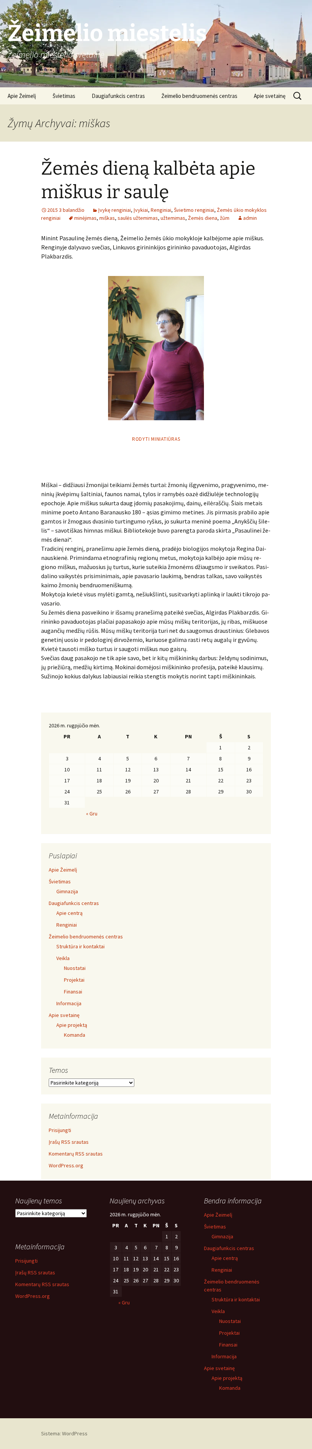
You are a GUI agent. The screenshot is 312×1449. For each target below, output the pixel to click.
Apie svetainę (269, 95)
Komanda (74, 1034)
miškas (107, 217)
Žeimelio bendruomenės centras (199, 95)
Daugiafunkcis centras (118, 95)
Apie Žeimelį (22, 95)
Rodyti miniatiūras (156, 439)
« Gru (91, 813)
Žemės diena (202, 217)
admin (250, 217)
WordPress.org (66, 1165)
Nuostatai (75, 968)
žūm (224, 217)
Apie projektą (71, 1025)
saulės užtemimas (138, 217)
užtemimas (173, 217)
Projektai (74, 979)
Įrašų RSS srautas (69, 1141)
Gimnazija (67, 891)
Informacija (68, 1003)
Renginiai (161, 210)
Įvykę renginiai (114, 210)
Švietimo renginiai (194, 210)
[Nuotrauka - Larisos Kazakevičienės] (156, 348)
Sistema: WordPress (64, 1433)
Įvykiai (141, 210)
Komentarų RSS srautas (76, 1153)
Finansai (73, 991)
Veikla (63, 958)
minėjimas (85, 217)
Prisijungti (60, 1130)
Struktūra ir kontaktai (80, 946)
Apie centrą (69, 913)
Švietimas (64, 95)
